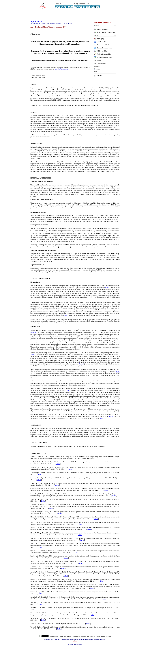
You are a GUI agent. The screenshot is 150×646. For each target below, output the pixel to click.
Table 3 (32, 354)
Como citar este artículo (104, 48)
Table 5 (68, 390)
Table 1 (107, 287)
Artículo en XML (102, 42)
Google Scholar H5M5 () (106, 32)
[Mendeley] (95, 69)
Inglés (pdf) (100, 39)
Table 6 (110, 416)
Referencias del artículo (104, 45)
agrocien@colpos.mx (75, 644)
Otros (97, 69)
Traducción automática (104, 54)
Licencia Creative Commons (103, 636)
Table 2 (33, 333)
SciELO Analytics (102, 29)
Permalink (99, 75)
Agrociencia (36, 21)
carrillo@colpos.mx (61, 69)
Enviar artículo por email (104, 57)
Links (101, 458)
